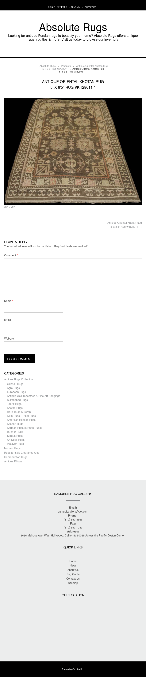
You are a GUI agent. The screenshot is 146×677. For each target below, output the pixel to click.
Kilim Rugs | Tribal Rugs (21, 416)
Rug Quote (73, 574)
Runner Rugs (15, 432)
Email (8, 320)
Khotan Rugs (15, 408)
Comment (11, 255)
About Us (73, 570)
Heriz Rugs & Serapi (19, 412)
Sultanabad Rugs (17, 400)
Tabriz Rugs (14, 404)
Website (9, 338)
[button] (73, 51)
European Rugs (16, 392)
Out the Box (78, 669)
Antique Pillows (13, 461)
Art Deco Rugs (16, 440)
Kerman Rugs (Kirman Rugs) (24, 428)
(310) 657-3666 (73, 519)
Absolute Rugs (73, 26)
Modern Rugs (12, 448)
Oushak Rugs (15, 384)
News (73, 565)
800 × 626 (9, 207)
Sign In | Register (57, 7)
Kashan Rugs (15, 424)
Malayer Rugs (15, 444)
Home (73, 561)
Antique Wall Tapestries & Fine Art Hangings (33, 396)
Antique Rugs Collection (18, 379)
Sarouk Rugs (15, 436)
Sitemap (73, 583)
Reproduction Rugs (15, 457)
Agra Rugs (13, 388)
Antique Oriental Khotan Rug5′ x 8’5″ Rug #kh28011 (124, 224)
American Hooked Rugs (21, 420)
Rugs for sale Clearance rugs (21, 452)
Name (8, 301)
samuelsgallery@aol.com (73, 511)
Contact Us (73, 578)
